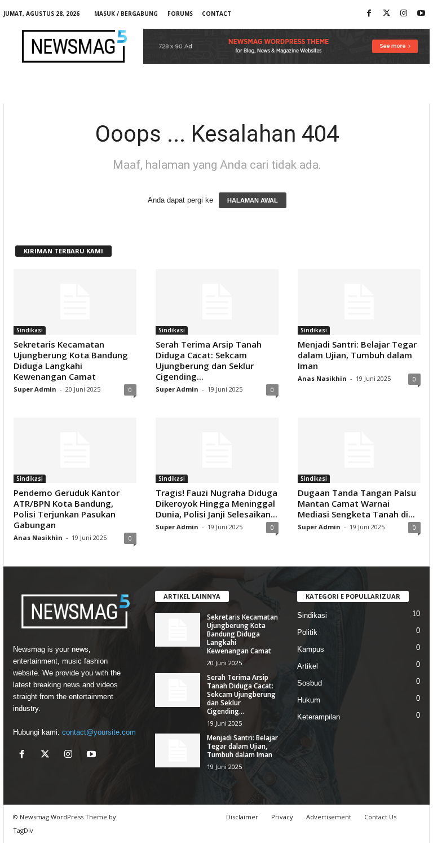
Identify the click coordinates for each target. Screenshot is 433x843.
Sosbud (309, 683)
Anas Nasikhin (322, 378)
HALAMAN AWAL (252, 200)
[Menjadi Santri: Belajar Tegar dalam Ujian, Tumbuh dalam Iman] (359, 302)
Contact (216, 13)
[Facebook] (368, 14)
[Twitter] (386, 14)
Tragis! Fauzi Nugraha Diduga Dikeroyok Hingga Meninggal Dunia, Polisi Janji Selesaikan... (216, 503)
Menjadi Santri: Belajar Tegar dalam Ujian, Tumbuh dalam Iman (357, 355)
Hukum (308, 700)
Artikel (307, 666)
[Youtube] (421, 14)
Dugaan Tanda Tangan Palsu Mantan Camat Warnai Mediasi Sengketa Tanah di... (357, 503)
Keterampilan (318, 717)
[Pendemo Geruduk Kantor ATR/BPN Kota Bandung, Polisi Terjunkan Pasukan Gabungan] (75, 450)
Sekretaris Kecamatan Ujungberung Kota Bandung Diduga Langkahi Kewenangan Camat (71, 360)
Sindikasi (29, 330)
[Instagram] (403, 14)
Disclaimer (242, 817)
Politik (307, 632)
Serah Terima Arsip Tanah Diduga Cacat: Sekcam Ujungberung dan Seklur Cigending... (209, 360)
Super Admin (35, 389)
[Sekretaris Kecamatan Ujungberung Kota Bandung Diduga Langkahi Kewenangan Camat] (75, 302)
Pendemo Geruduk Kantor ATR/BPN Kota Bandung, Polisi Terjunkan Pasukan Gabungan (67, 508)
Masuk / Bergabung (126, 13)
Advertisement (328, 817)
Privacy (282, 817)
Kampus (310, 649)
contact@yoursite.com (99, 732)
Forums (180, 13)
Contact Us (380, 817)
